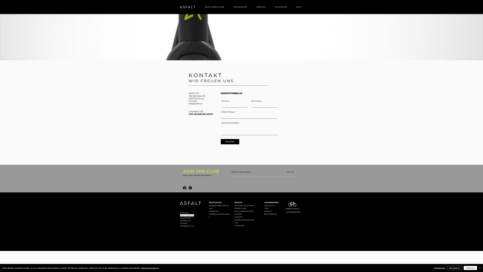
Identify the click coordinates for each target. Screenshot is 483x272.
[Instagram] (190, 188)
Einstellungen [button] (439, 268)
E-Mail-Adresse (228, 112)
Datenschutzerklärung (150, 268)
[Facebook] (184, 188)
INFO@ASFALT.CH (187, 226)
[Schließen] (479, 268)
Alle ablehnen (454, 268)
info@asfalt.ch (196, 104)
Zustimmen (470, 268)
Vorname (225, 101)
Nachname (256, 101)
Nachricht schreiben (230, 123)
